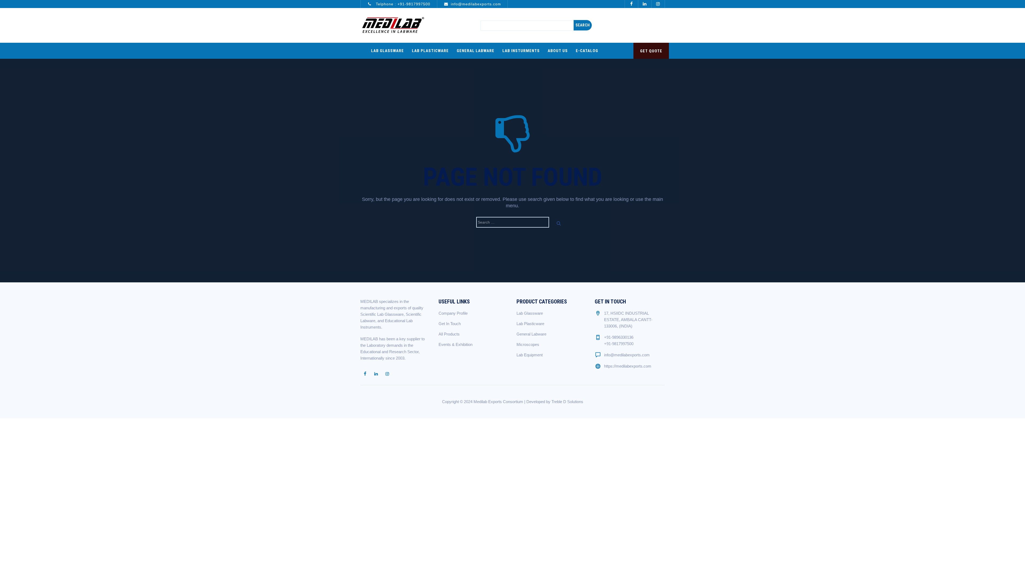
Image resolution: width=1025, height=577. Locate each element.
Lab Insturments (521, 50)
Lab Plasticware (430, 50)
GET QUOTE (651, 51)
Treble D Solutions (567, 401)
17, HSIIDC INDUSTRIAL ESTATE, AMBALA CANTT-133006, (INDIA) (628, 319)
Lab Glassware (387, 50)
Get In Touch (450, 323)
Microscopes (528, 344)
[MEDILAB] (392, 25)
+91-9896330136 (618, 337)
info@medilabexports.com (476, 4)
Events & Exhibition (455, 344)
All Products (449, 334)
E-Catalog (587, 50)
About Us (558, 50)
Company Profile (453, 313)
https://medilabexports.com (627, 366)
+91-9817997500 (413, 4)
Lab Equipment (530, 355)
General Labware (475, 50)
